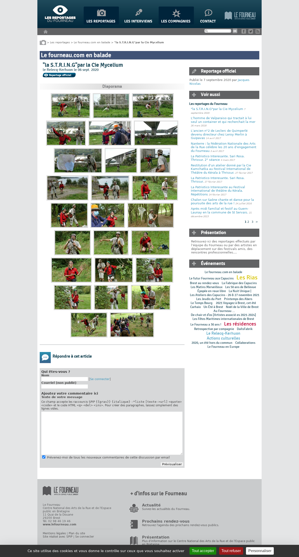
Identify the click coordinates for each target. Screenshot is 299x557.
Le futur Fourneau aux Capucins (211, 278)
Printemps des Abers (238, 299)
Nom (45, 375)
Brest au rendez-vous (204, 283)
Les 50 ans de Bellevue (240, 287)
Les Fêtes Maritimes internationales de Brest (223, 319)
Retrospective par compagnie (214, 329)
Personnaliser (259, 551)
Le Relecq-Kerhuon (223, 333)
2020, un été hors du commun (212, 343)
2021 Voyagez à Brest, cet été (236, 303)
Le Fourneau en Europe (223, 347)
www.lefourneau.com (59, 524)
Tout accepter (203, 551)
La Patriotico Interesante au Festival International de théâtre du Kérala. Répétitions (218, 190)
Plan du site (77, 533)
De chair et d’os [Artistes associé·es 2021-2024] (223, 315)
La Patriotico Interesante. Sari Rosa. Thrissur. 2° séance (218, 158)
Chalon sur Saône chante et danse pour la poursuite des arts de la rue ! (222, 201)
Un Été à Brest (213, 307)
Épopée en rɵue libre (211, 291)
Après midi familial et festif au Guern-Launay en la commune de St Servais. (220, 210)
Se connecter (100, 379)
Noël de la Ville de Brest (242, 307)
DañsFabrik (245, 329)
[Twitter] (251, 32)
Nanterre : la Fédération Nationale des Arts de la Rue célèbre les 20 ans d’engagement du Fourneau (223, 147)
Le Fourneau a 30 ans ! (205, 324)
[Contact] (209, 23)
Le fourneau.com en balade (92, 42)
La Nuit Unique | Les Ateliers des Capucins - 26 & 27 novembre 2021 (224, 293)
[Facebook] (244, 32)
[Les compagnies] (176, 23)
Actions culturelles (223, 338)
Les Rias (246, 277)
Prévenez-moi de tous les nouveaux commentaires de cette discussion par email (108, 457)
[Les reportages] (101, 23)
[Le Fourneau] (240, 23)
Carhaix (195, 307)
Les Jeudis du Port (208, 299)
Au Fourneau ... (224, 311)
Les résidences (240, 324)
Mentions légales (54, 533)
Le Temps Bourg (202, 303)
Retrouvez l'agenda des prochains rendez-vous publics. (180, 525)
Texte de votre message (61, 397)
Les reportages (60, 42)
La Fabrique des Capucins (239, 283)
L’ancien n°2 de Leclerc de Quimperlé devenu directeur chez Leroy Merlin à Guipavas (219, 134)
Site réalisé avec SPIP (57, 536)
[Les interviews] (139, 23)
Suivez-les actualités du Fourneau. (166, 509)
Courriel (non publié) (58, 383)
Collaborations (245, 343)
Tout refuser (231, 551)
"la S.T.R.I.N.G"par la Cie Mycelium (217, 109)
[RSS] (259, 32)
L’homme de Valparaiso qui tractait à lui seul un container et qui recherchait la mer (223, 120)
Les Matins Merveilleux (206, 287)
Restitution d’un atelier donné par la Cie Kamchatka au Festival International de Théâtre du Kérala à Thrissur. (221, 169)
